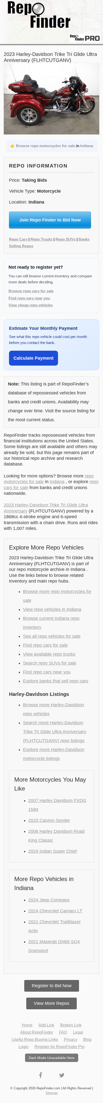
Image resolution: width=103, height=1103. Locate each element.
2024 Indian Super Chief (52, 851)
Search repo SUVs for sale (49, 663)
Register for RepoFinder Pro (59, 1047)
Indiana (86, 146)
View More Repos (51, 1003)
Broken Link (71, 1025)
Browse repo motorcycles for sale (45, 146)
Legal (78, 1032)
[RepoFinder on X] (62, 1075)
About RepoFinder (36, 1032)
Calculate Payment (34, 358)
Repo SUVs (66, 239)
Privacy (70, 1039)
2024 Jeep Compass (49, 899)
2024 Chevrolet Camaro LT (55, 910)
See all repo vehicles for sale (51, 636)
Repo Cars (18, 239)
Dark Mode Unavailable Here (51, 1058)
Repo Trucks (41, 239)
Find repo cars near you (29, 298)
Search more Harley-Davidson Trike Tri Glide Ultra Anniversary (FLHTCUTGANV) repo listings (54, 731)
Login (23, 1047)
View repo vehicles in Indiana (52, 609)
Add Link (46, 1025)
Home (27, 1025)
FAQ (63, 1032)
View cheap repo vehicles (30, 305)
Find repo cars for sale (45, 645)
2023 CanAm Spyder (49, 820)
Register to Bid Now (52, 985)
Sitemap (52, 1093)
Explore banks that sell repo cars (55, 681)
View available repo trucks (49, 654)
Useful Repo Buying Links (35, 1039)
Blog (87, 1039)
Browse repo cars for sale (31, 291)
